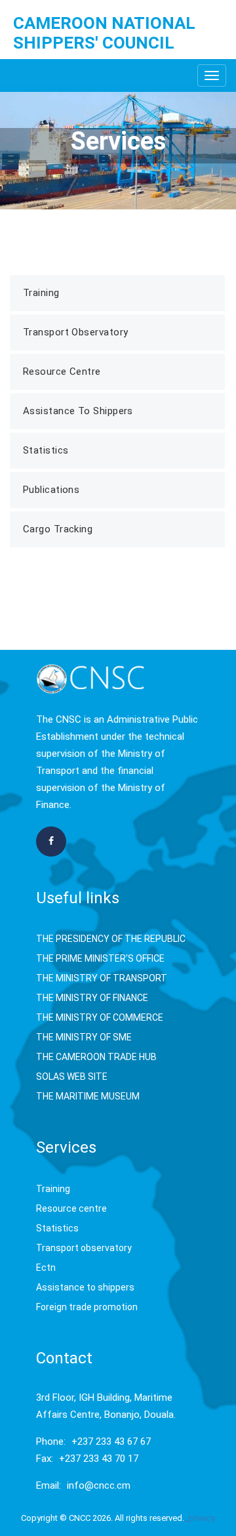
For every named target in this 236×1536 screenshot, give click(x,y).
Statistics (46, 450)
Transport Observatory (75, 332)
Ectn (46, 1267)
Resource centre (71, 1208)
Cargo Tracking (57, 529)
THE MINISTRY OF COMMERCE (99, 1017)
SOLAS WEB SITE (72, 1076)
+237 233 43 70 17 (98, 1458)
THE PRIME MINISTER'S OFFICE (100, 958)
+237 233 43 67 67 (111, 1441)
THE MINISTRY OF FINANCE (92, 997)
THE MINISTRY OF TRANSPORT (101, 978)
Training (41, 293)
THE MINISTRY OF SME (84, 1037)
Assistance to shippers (85, 1287)
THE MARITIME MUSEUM (88, 1096)
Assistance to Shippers (78, 411)
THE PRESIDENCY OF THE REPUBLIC (111, 938)
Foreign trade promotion (87, 1307)
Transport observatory (84, 1248)
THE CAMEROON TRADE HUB (96, 1057)
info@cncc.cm (98, 1485)
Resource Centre (62, 371)
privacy (201, 1518)
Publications (51, 490)
